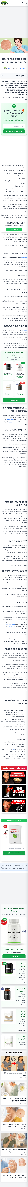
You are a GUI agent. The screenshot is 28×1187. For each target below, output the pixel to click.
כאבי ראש (24, 258)
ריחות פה (24, 330)
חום (14, 749)
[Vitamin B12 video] (14, 805)
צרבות (10, 422)
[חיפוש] (22, 3)
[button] (14, 75)
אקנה (10, 626)
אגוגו (9, 68)
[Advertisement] (14, 23)
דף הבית (26, 54)
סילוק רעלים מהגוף (10, 624)
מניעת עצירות (10, 419)
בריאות (20, 54)
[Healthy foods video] (14, 777)
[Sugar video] (14, 791)
